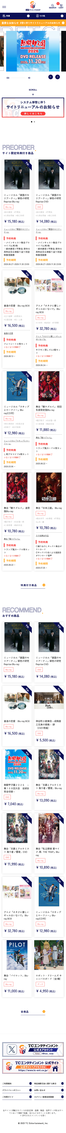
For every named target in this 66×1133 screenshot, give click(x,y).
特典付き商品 (29, 585)
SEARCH (52, 8)
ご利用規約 (7, 1083)
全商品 (25, 1011)
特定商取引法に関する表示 (45, 1083)
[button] (50, 77)
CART (61, 6)
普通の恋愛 (8, 333)
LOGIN (26, 1118)
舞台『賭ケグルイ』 (44, 437)
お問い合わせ (39, 1090)
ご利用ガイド (7, 1096)
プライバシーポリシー (11, 1090)
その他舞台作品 (42, 535)
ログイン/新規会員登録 (44, 1096)
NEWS (6, 1118)
